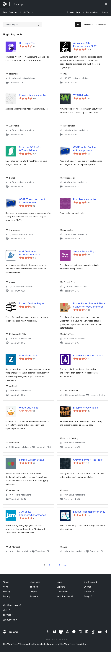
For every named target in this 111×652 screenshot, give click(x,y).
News (5, 586)
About (6, 582)
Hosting (6, 591)
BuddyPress (10, 619)
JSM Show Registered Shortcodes (32, 513)
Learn (59, 582)
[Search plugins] (39, 24)
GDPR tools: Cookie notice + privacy (84, 149)
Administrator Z (28, 355)
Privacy (6, 596)
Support (61, 586)
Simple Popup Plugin (84, 251)
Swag (88, 596)
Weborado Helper (29, 407)
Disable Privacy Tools (85, 407)
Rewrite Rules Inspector (33, 95)
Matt (6, 610)
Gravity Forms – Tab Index (88, 459)
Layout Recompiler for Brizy (89, 511)
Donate (89, 591)
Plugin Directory (10, 12)
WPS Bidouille (81, 95)
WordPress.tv (65, 596)
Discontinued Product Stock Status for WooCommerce (89, 305)
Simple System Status (31, 459)
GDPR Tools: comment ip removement (32, 201)
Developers (62, 591)
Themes (34, 586)
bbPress (8, 614)
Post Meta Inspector (85, 199)
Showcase (35, 582)
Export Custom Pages (31, 303)
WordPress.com (12, 605)
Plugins (33, 591)
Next (65, 565)
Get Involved (90, 582)
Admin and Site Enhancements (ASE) (85, 45)
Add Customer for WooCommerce (30, 253)
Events (87, 586)
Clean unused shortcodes (88, 355)
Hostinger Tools (28, 43)
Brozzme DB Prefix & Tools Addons (30, 149)
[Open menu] (106, 4)
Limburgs (13, 632)
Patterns (34, 596)
